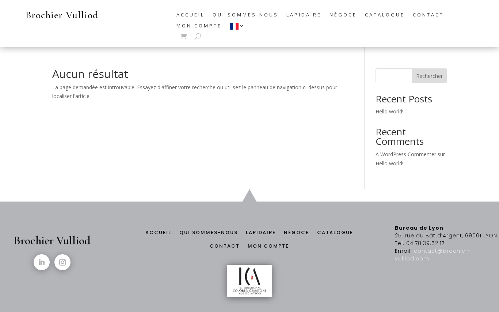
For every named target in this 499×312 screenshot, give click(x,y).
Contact (428, 15)
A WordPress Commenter (406, 154)
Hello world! (389, 111)
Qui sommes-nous (245, 15)
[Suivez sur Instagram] (62, 262)
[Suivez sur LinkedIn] (42, 262)
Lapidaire (303, 15)
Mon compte (199, 26)
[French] (238, 28)
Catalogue (385, 15)
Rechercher (429, 75)
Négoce (343, 15)
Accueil (190, 15)
